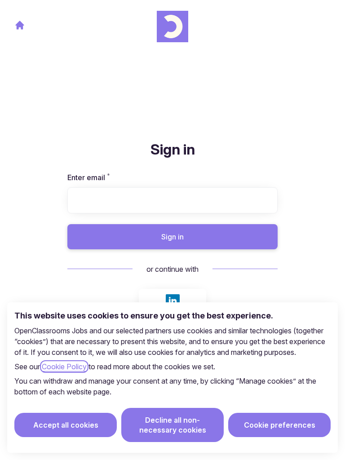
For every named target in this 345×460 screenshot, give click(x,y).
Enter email (104, 177)
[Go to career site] (19, 25)
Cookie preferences (279, 424)
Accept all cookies (65, 424)
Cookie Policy (64, 366)
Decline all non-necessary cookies (172, 425)
